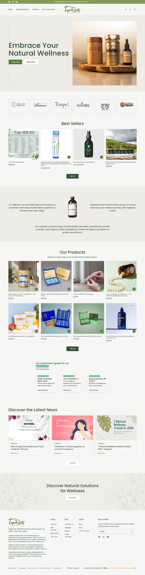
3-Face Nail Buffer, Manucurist (83, 294)
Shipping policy (57, 568)
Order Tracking (68, 535)
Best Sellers (55, 533)
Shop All (54, 524)
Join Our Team (84, 531)
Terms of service (32, 568)
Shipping (68, 528)
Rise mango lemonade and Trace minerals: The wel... (27, 447)
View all (72, 176)
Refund (67, 531)
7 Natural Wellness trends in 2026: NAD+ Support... (114, 447)
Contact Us (69, 524)
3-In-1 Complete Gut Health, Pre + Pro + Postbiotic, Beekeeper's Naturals (119, 295)
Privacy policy (22, 568)
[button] (11, 9)
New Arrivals (53, 529)
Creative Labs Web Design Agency (120, 568)
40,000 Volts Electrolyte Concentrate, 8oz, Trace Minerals (120, 337)
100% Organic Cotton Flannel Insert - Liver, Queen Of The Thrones (22, 295)
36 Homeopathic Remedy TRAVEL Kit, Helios (87, 336)
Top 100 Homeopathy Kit (16, 162)
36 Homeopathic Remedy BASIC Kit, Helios (54, 336)
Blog (80, 524)
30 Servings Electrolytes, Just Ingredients (21, 336)
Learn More (31, 62)
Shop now (72, 498)
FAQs (81, 528)
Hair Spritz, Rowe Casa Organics (83, 162)
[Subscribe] (131, 531)
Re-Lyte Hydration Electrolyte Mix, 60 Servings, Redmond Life (121, 163)
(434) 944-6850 (20, 531)
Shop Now (15, 62)
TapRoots (76, 568)
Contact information (45, 568)
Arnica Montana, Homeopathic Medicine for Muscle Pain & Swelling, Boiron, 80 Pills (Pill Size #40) (56, 163)
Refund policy (12, 568)
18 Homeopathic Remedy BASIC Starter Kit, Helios (55, 295)
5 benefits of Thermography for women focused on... (69, 447)
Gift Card (54, 537)
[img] (73, 366)
